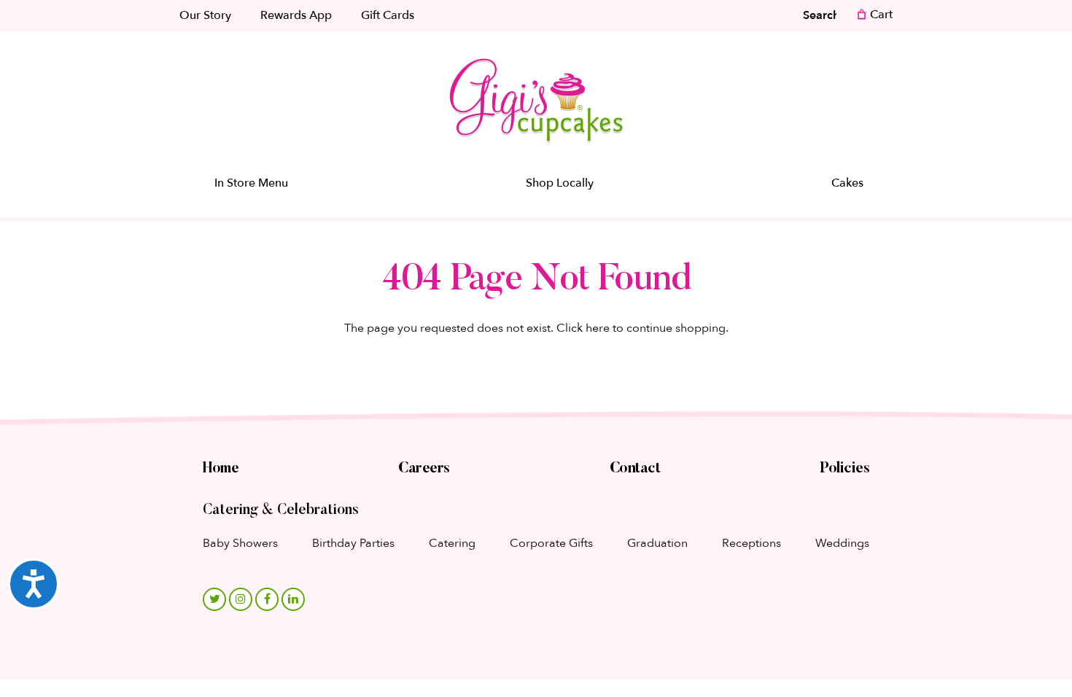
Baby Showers (240, 543)
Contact (635, 469)
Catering (452, 543)
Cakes (847, 183)
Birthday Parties (353, 543)
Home (220, 469)
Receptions (751, 543)
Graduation (657, 543)
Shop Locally (560, 183)
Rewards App (296, 15)
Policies (844, 469)
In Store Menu (251, 183)
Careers (424, 469)
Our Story (205, 15)
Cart (880, 15)
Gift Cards (387, 15)
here (598, 328)
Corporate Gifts (551, 543)
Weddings (842, 543)
